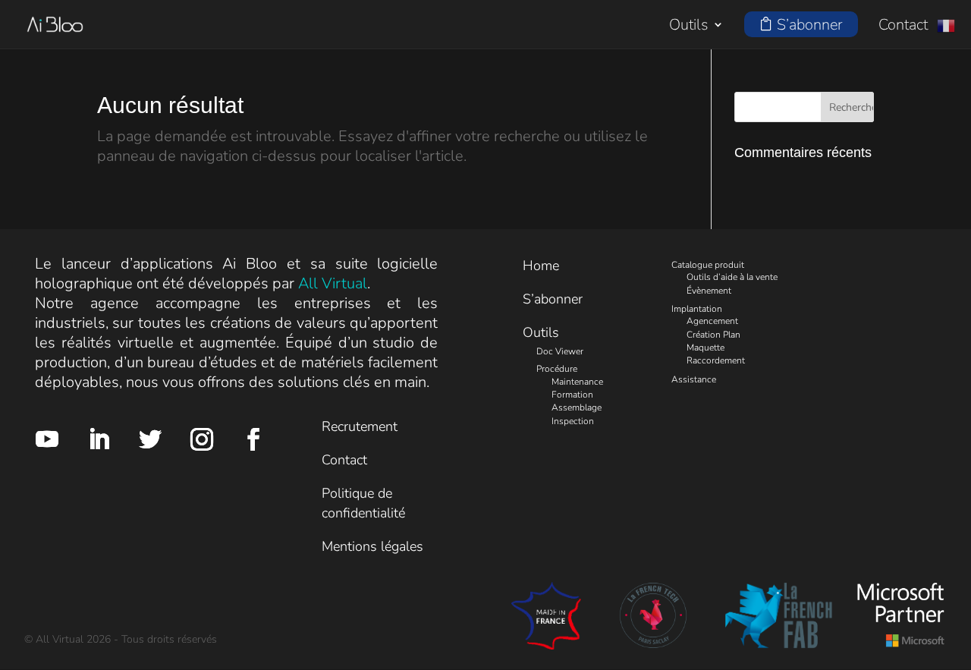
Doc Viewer (559, 351)
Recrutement (360, 426)
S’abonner (553, 299)
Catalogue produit (707, 265)
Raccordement (716, 360)
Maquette (705, 347)
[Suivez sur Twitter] (150, 439)
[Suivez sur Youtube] (47, 439)
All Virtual (332, 283)
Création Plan (713, 335)
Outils (689, 27)
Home (541, 265)
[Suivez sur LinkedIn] (98, 439)
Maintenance (577, 382)
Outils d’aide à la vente (732, 277)
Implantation (696, 309)
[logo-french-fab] (779, 644)
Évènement (709, 291)
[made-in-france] (546, 644)
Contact (903, 27)
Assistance (693, 379)
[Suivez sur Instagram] (202, 439)
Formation (572, 394)
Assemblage (576, 407)
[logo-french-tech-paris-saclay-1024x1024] (653, 644)
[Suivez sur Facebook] (253, 439)
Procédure (556, 369)
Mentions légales (372, 546)
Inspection (572, 421)
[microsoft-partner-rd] (901, 644)
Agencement (712, 321)
